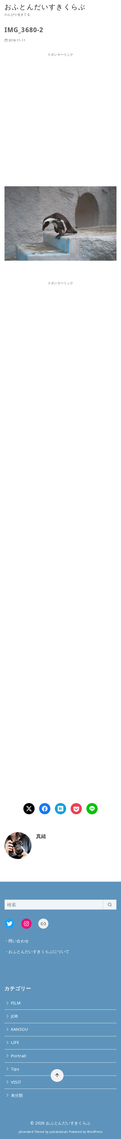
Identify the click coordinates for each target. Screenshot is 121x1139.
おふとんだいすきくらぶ (45, 6)
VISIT (16, 1082)
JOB (14, 1016)
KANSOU (19, 1029)
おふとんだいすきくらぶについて (38, 951)
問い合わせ (18, 940)
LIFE (15, 1042)
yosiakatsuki (59, 1132)
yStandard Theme (31, 1132)
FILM (16, 1003)
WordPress (95, 1132)
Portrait (18, 1055)
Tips (15, 1069)
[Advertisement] (60, 117)
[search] (109, 905)
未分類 (17, 1095)
